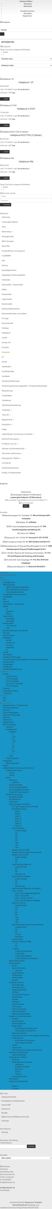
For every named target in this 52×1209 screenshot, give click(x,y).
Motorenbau (7, 232)
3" (13, 744)
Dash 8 (17, 816)
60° (16, 838)
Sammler (9, 727)
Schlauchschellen (15, 785)
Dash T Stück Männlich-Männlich (27, 893)
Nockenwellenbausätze (11, 309)
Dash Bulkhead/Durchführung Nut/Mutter (28, 925)
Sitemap (4, 1132)
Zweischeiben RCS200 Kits (25, 1031)
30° (16, 833)
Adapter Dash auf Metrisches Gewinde (26, 852)
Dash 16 (18, 823)
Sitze (4, 227)
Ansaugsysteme (18, 987)
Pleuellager (10, 621)
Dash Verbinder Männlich (21, 864)
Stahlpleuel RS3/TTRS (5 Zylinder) (26, 135)
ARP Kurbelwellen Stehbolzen (17, 587)
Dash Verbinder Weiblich (21, 876)
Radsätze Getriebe (19, 1033)
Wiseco (8, 614)
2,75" (14, 741)
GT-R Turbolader (12, 679)
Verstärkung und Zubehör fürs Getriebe (27, 1050)
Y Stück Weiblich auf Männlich (26, 958)
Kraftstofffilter (17, 978)
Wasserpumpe (7, 391)
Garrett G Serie (11, 676)
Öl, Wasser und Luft (9, 444)
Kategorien (24, 1)
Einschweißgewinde (10, 708)
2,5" (13, 739)
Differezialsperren (19, 1023)
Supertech (10, 611)
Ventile (4, 362)
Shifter (14, 1045)
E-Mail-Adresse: (6, 1143)
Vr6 (4, 700)
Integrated (6, 352)
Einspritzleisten (18, 973)
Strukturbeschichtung (10, 468)
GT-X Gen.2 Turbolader (14, 684)
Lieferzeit (5, 1121)
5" (13, 753)
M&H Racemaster (12, 763)
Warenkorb (27, 6)
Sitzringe (5, 328)
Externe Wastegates (11, 713)
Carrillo (4, 338)
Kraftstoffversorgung (10, 439)
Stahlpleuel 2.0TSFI (26, 109)
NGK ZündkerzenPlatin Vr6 (39, 542)
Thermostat (16, 1007)
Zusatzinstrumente (19, 1077)
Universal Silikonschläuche (19, 790)
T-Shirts (32, 533)
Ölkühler (15, 999)
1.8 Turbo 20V (11, 626)
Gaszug (5, 265)
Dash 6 (17, 814)
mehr (26, 506)
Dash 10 (18, 819)
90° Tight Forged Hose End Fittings (25, 807)
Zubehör (15, 980)
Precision (6, 688)
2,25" (14, 737)
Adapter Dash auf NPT (20, 855)
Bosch (14, 966)
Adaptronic (19, 1064)
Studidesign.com (32, 1205)
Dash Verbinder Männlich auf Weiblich (26, 888)
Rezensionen (26, 492)
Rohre (8, 778)
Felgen (4, 429)
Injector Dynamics (19, 968)
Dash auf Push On (19, 903)
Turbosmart (7, 693)
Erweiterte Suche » (27, 11)
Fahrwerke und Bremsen (11, 453)
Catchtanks (13, 802)
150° (17, 845)
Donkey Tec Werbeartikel (11, 473)
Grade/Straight (21, 831)
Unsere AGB (6, 1105)
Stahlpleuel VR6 (26, 161)
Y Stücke (15, 949)
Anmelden (27, 13)
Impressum (5, 1109)
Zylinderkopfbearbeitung (11, 405)
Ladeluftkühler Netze (14, 770)
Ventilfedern (6, 367)
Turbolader (6, 410)
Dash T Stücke (17, 891)
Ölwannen (16, 1002)
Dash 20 (18, 826)
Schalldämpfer (11, 729)
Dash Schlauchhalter (17, 961)
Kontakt (4, 1113)
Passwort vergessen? (19, 205)
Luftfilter (15, 992)
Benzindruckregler (16, 797)
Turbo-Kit (5, 415)
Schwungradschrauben (15, 592)
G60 (3, 261)
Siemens (18, 970)
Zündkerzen (6, 400)
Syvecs (18, 1072)
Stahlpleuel (6, 333)
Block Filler (6, 246)
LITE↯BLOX (6, 463)
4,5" (13, 751)
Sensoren (15, 1060)
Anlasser (15, 1019)
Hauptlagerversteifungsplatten (13, 275)
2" (13, 734)
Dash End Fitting (18, 828)
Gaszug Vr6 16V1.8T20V (38, 537)
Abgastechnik (7, 420)
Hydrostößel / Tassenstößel (12, 285)
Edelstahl (12, 732)
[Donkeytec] (5, 22)
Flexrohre (6, 717)
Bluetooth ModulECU (37, 566)
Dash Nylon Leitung (19, 809)
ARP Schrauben (8, 241)
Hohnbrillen (6, 280)
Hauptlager (10, 619)
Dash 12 (18, 821)
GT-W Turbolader (12, 681)
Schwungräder (17, 1038)
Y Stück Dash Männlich (23, 951)
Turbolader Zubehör (10, 691)
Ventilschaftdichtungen (11, 381)
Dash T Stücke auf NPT (24, 898)
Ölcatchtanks (17, 997)
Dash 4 (17, 811)
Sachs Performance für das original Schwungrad (30, 1036)
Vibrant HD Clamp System (19, 792)
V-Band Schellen (12, 758)
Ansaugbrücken (8, 236)
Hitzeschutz (7, 720)
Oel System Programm (21, 995)
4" (13, 749)
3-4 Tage (11, 93)
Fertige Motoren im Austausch (13, 251)
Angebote (4, 484)
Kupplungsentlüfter (19, 990)
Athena (15, 1086)
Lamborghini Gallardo (10, 222)
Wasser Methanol (18, 1011)
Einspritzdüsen (14, 963)
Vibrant (12, 775)
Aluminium (13, 780)
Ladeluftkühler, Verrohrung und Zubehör (17, 434)
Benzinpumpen (15, 799)
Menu (30, 1)
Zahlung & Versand (8, 1097)
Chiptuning (6, 217)
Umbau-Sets (17, 1048)
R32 (4, 698)
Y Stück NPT (20, 954)
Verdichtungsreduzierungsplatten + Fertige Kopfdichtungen (24, 386)
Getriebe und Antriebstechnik (13, 449)
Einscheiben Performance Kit (26, 1028)
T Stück (18, 934)
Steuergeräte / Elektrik (10, 458)
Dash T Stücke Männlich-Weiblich (27, 901)
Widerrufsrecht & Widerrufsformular (15, 1117)
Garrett (5, 674)
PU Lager (5, 318)
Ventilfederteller (8, 371)
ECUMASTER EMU (22, 1067)
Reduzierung (20, 874)
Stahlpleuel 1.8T (26, 82)
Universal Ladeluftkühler (18, 787)
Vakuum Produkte (19, 1009)
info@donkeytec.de (7, 1188)
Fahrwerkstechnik (19, 1055)
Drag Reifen (6, 424)
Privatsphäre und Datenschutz (13, 1101)
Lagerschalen (7, 299)
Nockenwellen (7, 304)
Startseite (28, 4)
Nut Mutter (19, 937)
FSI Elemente (17, 975)
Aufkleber (33, 522)
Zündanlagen (7, 396)
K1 (3, 357)
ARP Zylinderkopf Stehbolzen (17, 590)
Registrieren (27, 16)
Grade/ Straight (21, 857)
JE (7, 609)
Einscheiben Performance (25, 1040)
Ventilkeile (6, 376)
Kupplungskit (17, 1026)
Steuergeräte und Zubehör (22, 1062)
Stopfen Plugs (17, 939)
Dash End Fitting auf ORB (21, 942)
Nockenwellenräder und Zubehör (14, 314)
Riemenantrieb (7, 323)
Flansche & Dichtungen (11, 715)
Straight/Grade (21, 927)
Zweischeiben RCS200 (23, 1043)
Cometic (15, 1089)
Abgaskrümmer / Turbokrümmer (15, 705)
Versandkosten (23, 89)
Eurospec (5, 347)
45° (16, 835)
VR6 (7, 628)
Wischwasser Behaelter (21, 1014)
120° (17, 843)
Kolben (4, 289)
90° (16, 840)
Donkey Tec (6, 343)
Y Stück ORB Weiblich (23, 956)
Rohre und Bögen (9, 725)
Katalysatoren (8, 722)
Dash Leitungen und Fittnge (19, 804)
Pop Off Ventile (18, 1004)
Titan (11, 756)
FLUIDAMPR (6, 256)
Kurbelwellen (7, 294)
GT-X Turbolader (12, 686)
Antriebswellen (18, 1021)
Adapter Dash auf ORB (20, 850)
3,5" (13, 746)
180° (17, 848)
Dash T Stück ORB (22, 896)
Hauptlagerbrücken (9, 270)
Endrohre (6, 710)
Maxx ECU (19, 1069)
